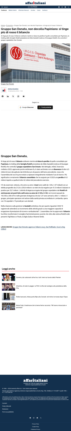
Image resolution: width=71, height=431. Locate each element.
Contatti (4, 403)
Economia (9, 25)
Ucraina (33, 10)
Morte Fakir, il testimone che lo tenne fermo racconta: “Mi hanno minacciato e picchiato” (41, 306)
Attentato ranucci (23, 10)
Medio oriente (13, 10)
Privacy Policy (35, 424)
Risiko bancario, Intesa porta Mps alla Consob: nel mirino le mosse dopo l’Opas (42, 297)
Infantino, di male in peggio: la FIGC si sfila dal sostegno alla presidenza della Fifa (41, 287)
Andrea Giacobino (13, 89)
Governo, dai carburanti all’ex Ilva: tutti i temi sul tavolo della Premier (38, 277)
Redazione (5, 409)
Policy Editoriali (6, 406)
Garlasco (44, 10)
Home (3, 25)
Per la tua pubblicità (8, 412)
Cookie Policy (35, 426)
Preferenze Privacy (35, 429)
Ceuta (38, 10)
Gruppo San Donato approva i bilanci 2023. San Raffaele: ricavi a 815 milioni (33, 228)
